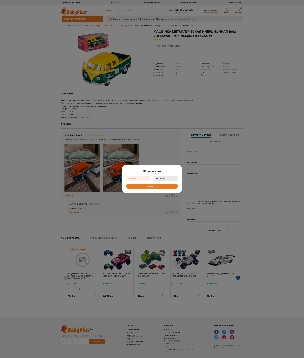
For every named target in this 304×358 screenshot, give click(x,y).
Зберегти (152, 186)
